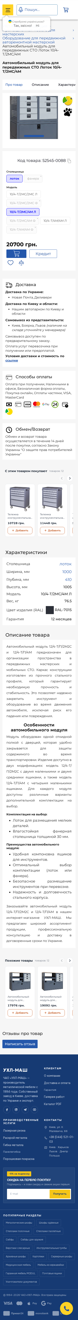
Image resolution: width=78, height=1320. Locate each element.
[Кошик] (66, 10)
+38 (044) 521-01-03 (61, 1139)
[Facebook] (6, 1109)
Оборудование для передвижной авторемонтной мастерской (33, 40)
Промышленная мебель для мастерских (28, 32)
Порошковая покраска (18, 1159)
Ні (37, 26)
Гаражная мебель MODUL (20, 1273)
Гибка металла (13, 1145)
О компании (52, 1076)
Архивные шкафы (16, 1256)
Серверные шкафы (61, 1256)
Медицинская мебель (18, 1265)
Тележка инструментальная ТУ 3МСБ (20, 516)
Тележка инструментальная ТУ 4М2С (52, 516)
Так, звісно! (23, 26)
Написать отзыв (20, 1044)
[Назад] (62, 478)
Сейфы (10, 1239)
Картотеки (38, 1256)
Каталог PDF (52, 1104)
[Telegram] (25, 1109)
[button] (66, 1308)
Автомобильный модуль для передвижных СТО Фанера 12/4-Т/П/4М (52, 998)
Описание (40, 85)
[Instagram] (16, 1109)
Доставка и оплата (57, 1083)
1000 (67, 571)
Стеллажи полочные (17, 1231)
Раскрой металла (15, 1138)
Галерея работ (54, 1097)
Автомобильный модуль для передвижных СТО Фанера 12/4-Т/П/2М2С (20, 998)
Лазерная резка (14, 1130)
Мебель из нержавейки (51, 1265)
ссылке (11, 360)
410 (68, 579)
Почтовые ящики (52, 1273)
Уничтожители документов (21, 1281)
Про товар (14, 85)
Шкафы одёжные (48, 1222)
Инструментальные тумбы (52, 1248)
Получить (60, 1193)
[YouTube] (34, 1109)
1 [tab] (34, 136)
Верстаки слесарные (18, 1248)
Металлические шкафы (19, 1222)
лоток (66, 563)
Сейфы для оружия (32, 1239)
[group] (39, 510)
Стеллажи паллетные (48, 1231)
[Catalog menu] (7, 9)
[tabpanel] (34, 117)
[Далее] (70, 478)
